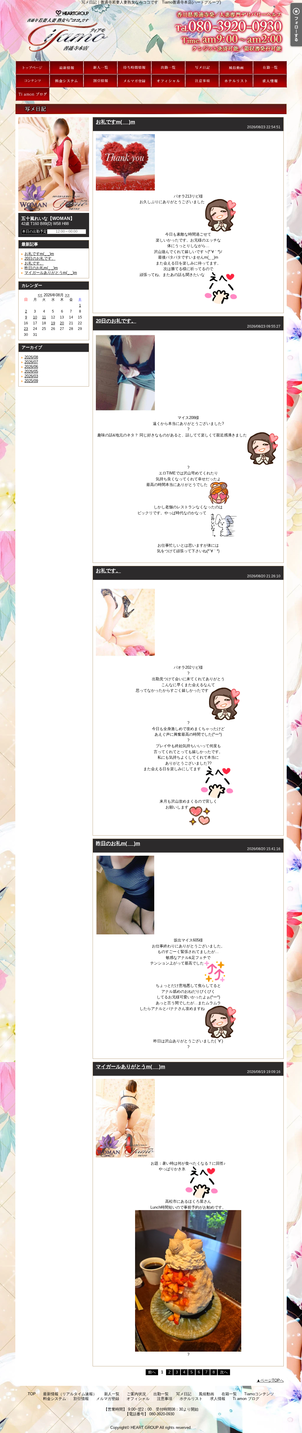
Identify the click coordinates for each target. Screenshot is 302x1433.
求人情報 (270, 81)
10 (35, 317)
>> (67, 295)
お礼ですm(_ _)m (39, 254)
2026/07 (31, 362)
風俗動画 (236, 67)
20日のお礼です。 (39, 258)
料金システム (66, 81)
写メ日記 (202, 67)
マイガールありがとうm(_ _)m (50, 272)
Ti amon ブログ (33, 94)
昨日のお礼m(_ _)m (41, 268)
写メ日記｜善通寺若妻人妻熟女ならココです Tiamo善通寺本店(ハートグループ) (151, 32)
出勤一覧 (168, 67)
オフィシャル (168, 81)
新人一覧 (100, 67)
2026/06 (31, 366)
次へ (224, 1372)
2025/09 (31, 381)
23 (26, 329)
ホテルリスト (236, 81)
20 (62, 323)
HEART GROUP (145, 1427)
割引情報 (100, 81)
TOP (33, 67)
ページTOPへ (272, 1380)
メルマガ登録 (134, 81)
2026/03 (31, 376)
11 (44, 317)
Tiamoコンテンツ (33, 81)
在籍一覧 (270, 67)
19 (53, 323)
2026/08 (31, 357)
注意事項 (202, 81)
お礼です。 (34, 263)
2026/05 (31, 371)
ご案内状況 (134, 67)
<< (40, 295)
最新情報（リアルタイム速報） (66, 67)
